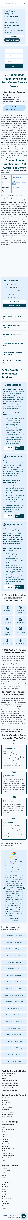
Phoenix (4, 1192)
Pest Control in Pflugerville (14, 949)
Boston (4, 1189)
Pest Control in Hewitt (14, 982)
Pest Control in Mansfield (14, 936)
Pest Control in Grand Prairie (14, 1041)
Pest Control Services (9, 1076)
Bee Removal (6, 1102)
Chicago (4, 1173)
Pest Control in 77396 (14, 969)
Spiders (4, 1151)
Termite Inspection (8, 1155)
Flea (3, 1136)
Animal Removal (7, 1098)
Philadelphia (6, 1182)
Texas (6, 22)
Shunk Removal (7, 1117)
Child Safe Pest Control (9, 1080)
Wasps (4, 1160)
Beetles (4, 1132)
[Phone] (24, 1216)
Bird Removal (6, 1105)
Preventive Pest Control (9, 1090)
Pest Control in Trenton (14, 955)
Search (14, 66)
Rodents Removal (7, 1112)
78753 (17, 22)
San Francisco (6, 1199)
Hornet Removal (7, 1107)
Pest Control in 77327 (14, 1028)
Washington (5, 1187)
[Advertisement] (14, 261)
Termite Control (7, 1153)
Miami (4, 1175)
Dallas (4, 1177)
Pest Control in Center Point (14, 995)
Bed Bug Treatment (8, 1129)
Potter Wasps (6, 1144)
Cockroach (5, 1134)
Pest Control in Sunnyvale (14, 1008)
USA (19, 20)
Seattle (4, 1196)
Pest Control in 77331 (14, 1035)
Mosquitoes (5, 1146)
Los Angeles (6, 1170)
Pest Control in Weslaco (14, 962)
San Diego (5, 1201)
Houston (4, 1180)
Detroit (4, 1194)
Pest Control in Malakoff (14, 975)
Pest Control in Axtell (14, 1054)
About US (5, 1078)
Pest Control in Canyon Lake (14, 1002)
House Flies (5, 1141)
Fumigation (5, 1139)
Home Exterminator (8, 1088)
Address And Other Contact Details (11, 108)
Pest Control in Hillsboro (14, 942)
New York (5, 1168)
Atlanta (4, 1184)
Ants (3, 1127)
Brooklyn (4, 1206)
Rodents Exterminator (9, 1148)
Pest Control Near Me (9, 1073)
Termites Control (7, 1158)
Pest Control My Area (16, 1215)
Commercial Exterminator (10, 1083)
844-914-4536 (17, 177)
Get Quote (14, 36)
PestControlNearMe (10, 20)
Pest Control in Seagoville (14, 988)
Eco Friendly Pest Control (10, 1085)
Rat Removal (6, 1109)
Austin (12, 22)
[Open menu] (24, 3)
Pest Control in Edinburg (14, 1048)
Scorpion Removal (7, 1114)
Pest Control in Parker (14, 1061)
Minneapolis (5, 1203)
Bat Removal (6, 1100)
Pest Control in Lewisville (14, 1015)
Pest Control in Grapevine (14, 1021)
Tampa (4, 1208)
